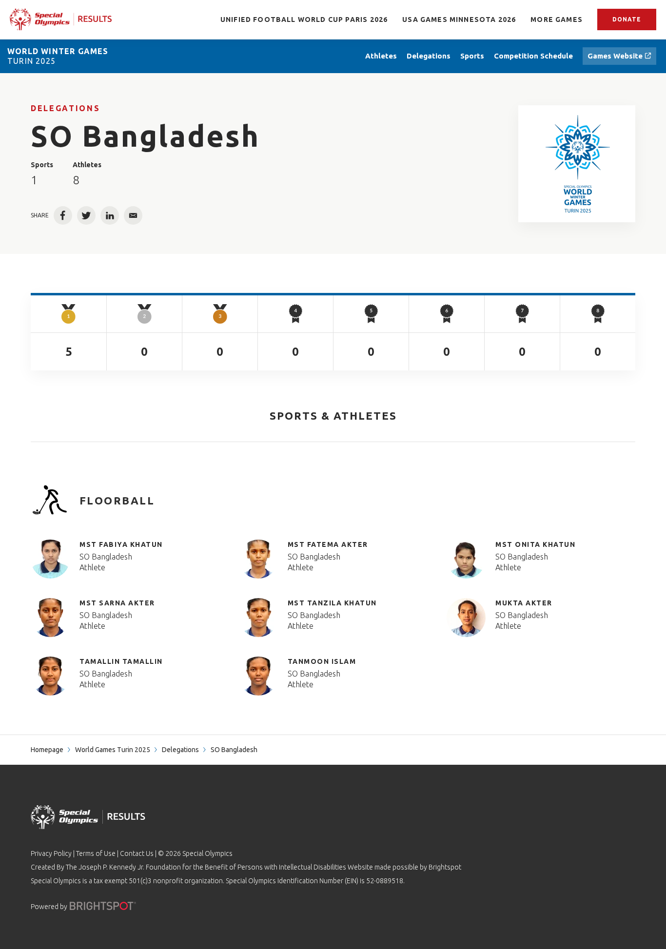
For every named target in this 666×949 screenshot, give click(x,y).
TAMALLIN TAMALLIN (121, 661)
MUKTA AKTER (523, 603)
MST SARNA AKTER (117, 603)
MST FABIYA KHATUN (121, 544)
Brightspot (445, 867)
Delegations (65, 108)
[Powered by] (103, 906)
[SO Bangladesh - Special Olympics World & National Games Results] (577, 164)
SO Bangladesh (105, 556)
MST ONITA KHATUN (535, 544)
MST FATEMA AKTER (328, 544)
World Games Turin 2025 (112, 750)
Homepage (47, 750)
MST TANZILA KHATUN (332, 603)
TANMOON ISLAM (322, 661)
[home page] (61, 19)
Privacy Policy (51, 853)
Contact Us (137, 853)
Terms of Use (96, 853)
